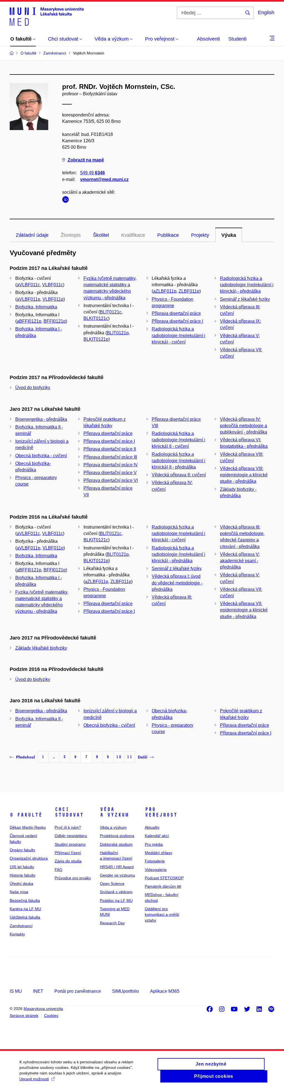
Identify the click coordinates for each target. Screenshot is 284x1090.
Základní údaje (32, 235)
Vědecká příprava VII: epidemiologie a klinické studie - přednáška (244, 610)
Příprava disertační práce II (109, 449)
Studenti (237, 39)
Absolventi (208, 39)
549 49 (92, 172)
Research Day (112, 923)
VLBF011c (52, 284)
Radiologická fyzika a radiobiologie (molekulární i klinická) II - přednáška (178, 460)
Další (142, 757)
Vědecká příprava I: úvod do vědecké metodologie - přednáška (177, 582)
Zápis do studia (68, 861)
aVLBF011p (28, 299)
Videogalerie (156, 869)
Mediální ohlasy (158, 852)
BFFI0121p (55, 321)
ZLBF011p (189, 291)
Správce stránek (24, 1015)
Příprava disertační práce (176, 313)
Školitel (101, 235)
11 (129, 757)
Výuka (228, 235)
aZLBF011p (164, 291)
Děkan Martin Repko (28, 827)
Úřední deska (21, 883)
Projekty (200, 235)
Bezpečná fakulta (25, 900)
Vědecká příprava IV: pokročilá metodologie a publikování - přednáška (243, 425)
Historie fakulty (23, 875)
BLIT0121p (118, 332)
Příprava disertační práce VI (110, 480)
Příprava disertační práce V (110, 472)
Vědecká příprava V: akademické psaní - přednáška (240, 560)
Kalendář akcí (157, 835)
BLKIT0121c (95, 318)
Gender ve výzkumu (117, 875)
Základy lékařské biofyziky (41, 648)
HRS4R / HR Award (117, 867)
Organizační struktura (29, 858)
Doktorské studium (116, 844)
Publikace (168, 235)
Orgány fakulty (22, 850)
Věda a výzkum (114, 812)
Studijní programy (70, 844)
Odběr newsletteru (71, 835)
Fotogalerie (155, 861)
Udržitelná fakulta (25, 917)
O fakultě (26, 815)
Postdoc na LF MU (116, 900)
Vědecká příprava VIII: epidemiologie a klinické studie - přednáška (244, 475)
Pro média (154, 844)
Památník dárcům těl (163, 886)
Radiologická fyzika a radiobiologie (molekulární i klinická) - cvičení (178, 335)
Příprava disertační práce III (110, 457)
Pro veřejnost (161, 812)
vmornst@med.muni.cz (104, 179)
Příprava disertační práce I (177, 321)
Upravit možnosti (34, 1079)
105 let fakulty (22, 867)
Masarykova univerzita (43, 1008)
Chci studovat (69, 812)
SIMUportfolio (125, 991)
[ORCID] (67, 200)
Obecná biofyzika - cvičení (41, 455)
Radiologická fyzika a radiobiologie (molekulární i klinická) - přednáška (246, 284)
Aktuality (152, 827)
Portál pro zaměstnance (77, 991)
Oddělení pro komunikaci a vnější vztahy (162, 914)
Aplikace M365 (164, 991)
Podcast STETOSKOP (164, 878)
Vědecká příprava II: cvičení (179, 474)
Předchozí (25, 757)
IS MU (16, 991)
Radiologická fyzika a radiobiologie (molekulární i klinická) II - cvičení (178, 440)
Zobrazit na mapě (86, 160)
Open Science (112, 883)
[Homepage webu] (47, 16)
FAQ (58, 869)
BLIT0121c (110, 312)
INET (38, 991)
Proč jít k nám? (68, 827)
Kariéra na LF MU (25, 909)
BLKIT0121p (95, 339)
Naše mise (19, 892)
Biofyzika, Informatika (36, 307)
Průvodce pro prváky (73, 878)
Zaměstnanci (21, 926)
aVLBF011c (28, 284)
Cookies (51, 1015)
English (266, 12)
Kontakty (17, 934)
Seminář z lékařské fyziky (245, 299)
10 (118, 757)
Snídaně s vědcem (116, 892)
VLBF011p (53, 299)
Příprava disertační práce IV (110, 464)
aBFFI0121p (29, 321)
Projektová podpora (117, 835)
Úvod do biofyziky (32, 387)
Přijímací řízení (68, 852)
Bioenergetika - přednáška (41, 419)
